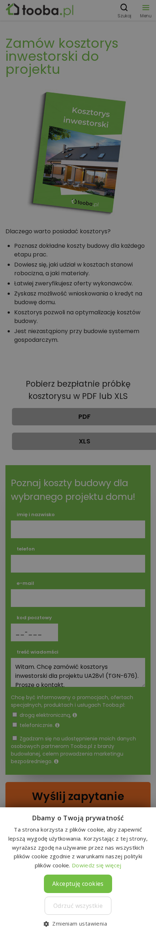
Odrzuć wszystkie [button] (78, 906)
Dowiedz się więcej (96, 865)
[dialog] (78, 467)
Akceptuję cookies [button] (78, 884)
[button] (78, 923)
